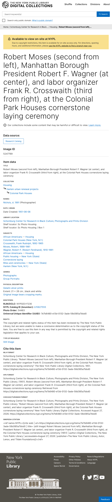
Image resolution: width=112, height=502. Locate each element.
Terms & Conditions (77, 463)
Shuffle (68, 4)
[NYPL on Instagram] (96, 477)
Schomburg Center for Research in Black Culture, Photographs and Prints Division (45, 221)
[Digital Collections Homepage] (27, 4)
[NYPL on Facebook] (83, 477)
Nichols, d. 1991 (11, 202)
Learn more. (95, 125)
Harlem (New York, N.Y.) (15, 266)
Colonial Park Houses (21, 193)
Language (91, 463)
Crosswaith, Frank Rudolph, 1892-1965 (23, 243)
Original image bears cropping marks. (22, 294)
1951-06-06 (24, 211)
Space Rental (59, 466)
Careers (57, 463)
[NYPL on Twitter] (90, 477)
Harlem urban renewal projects (22, 189)
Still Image (8, 342)
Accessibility (59, 456)
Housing (7, 185)
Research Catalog (13, 141)
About (106, 4)
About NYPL (92, 460)
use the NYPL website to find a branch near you (70, 46)
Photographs (10, 275)
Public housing (10, 256)
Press (56, 460)
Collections (81, 4)
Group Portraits (11, 278)
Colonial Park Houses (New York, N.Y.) (23, 240)
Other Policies (75, 460)
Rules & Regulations (95, 456)
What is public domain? (42, 20)
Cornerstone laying (13, 259)
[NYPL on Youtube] (102, 477)
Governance (74, 466)
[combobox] (49, 14)
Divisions (95, 4)
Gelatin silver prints (13, 288)
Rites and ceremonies (14, 263)
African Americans (12, 236)
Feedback (105, 499)
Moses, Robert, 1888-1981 (16, 246)
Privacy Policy (74, 456)
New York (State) (30, 256)
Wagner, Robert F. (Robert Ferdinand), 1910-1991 (28, 249)
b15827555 (40, 307)
